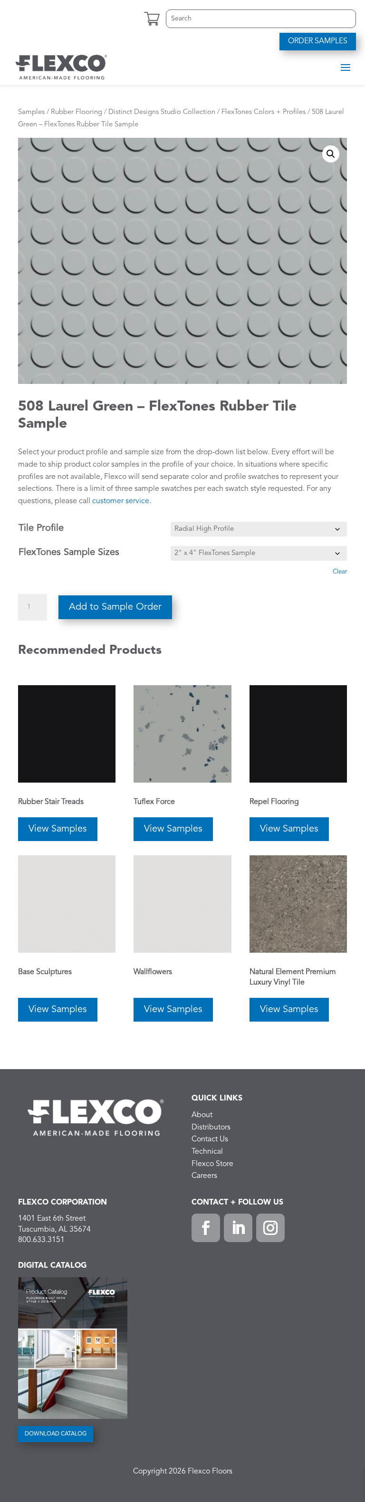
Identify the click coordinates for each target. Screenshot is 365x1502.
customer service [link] (120, 501)
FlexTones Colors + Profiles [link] (263, 112)
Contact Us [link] (210, 1139)
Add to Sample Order (115, 607)
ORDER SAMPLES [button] (317, 41)
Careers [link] (204, 1176)
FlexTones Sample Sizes (69, 552)
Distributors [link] (211, 1127)
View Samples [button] (58, 829)
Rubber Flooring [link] (76, 112)
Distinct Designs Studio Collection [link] (161, 112)
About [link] (202, 1115)
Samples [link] (31, 112)
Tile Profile (41, 528)
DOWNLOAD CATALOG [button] (55, 1434)
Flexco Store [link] (212, 1164)
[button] (345, 67)
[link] (61, 66)
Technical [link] (207, 1152)
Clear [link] (340, 572)
